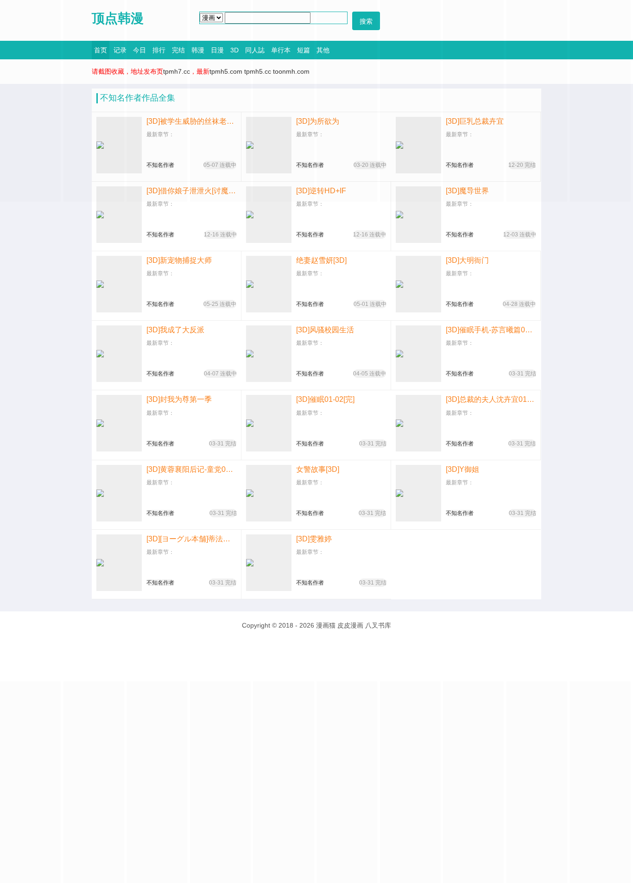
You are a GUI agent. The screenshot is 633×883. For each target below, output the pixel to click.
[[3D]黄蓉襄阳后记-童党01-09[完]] (119, 493)
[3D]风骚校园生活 (325, 330)
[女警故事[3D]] (268, 493)
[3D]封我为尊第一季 (179, 399)
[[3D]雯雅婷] (268, 562)
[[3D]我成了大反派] (119, 353)
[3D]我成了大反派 (175, 330)
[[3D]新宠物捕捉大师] (119, 284)
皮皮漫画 (350, 625)
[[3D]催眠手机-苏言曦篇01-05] (418, 353)
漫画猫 (325, 625)
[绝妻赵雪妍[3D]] (268, 284)
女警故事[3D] (317, 469)
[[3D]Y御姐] (418, 493)
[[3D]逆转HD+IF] (268, 214)
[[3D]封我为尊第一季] (119, 423)
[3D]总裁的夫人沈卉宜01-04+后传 (491, 399)
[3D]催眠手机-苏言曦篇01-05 (491, 330)
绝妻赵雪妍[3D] (321, 260)
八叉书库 (378, 625)
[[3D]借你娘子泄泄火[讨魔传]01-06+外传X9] (119, 214)
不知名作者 (160, 234)
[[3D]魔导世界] (418, 214)
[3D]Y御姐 (462, 469)
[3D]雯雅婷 (314, 539)
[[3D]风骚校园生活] (268, 353)
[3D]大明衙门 (467, 260)
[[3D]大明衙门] (418, 284)
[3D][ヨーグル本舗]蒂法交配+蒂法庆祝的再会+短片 (191, 539)
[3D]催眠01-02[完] (325, 399)
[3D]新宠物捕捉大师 (179, 260)
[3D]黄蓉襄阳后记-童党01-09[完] (191, 469)
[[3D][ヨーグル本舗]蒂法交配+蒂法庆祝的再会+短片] (119, 562)
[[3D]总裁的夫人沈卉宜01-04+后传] (418, 423)
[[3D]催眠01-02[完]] (268, 423)
